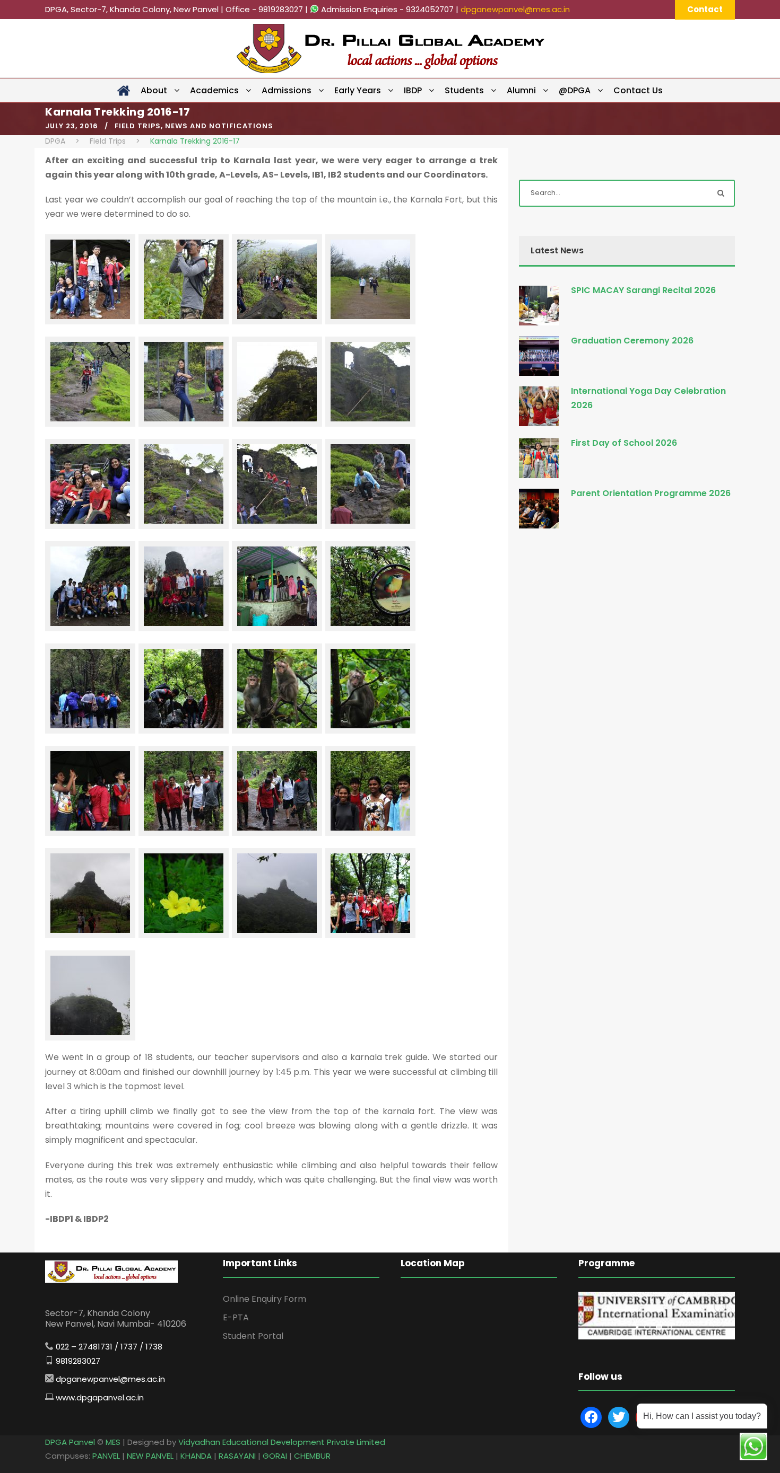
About (154, 90)
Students (464, 90)
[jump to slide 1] (647, 1327)
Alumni (521, 90)
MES (113, 1442)
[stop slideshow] (670, 1327)
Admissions (286, 90)
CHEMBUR (312, 1455)
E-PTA (236, 1317)
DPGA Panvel (70, 1442)
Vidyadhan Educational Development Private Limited (281, 1442)
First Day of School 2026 (624, 443)
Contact (705, 9)
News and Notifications (219, 126)
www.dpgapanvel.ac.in (100, 1397)
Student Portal (253, 1336)
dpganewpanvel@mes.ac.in (515, 9)
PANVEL (106, 1455)
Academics (214, 90)
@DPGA (575, 90)
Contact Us (638, 90)
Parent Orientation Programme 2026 (651, 493)
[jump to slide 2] (659, 1327)
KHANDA (196, 1455)
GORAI (275, 1455)
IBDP (413, 90)
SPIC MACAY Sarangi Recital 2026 (643, 290)
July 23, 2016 (71, 126)
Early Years (357, 90)
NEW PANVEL (150, 1455)
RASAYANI (237, 1455)
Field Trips (138, 126)
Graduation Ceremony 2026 (632, 340)
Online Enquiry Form (264, 1299)
